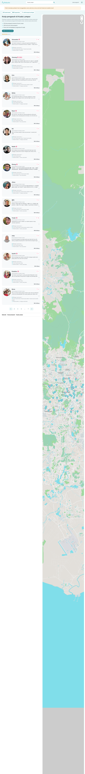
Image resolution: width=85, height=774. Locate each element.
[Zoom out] (82, 19)
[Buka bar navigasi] (82, 2)
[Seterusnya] (31, 308)
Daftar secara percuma (8, 30)
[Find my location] (82, 23)
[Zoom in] (82, 17)
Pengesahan (17, 12)
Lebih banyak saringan (28, 12)
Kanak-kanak (7, 12)
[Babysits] (6, 2)
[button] (74, 395)
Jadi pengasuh (75, 2)
